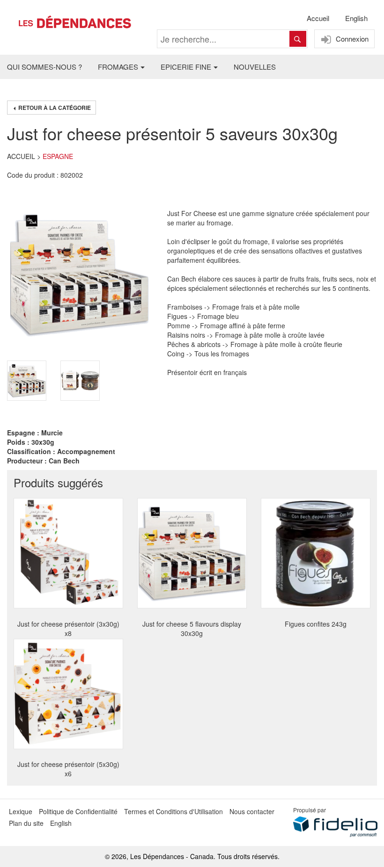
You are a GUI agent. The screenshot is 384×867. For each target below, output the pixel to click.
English (356, 18)
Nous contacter (251, 811)
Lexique (20, 811)
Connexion (351, 38)
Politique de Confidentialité (78, 811)
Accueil (318, 18)
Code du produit (31, 175)
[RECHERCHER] (297, 39)
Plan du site (26, 823)
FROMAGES (118, 67)
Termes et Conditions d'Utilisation (173, 811)
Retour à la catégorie (54, 107)
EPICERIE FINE (186, 67)
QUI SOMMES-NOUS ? (44, 67)
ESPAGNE (58, 156)
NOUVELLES (255, 67)
